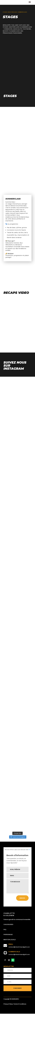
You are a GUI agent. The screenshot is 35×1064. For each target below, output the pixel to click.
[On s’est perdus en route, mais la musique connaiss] (18, 447)
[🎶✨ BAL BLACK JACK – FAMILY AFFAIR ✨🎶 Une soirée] (18, 665)
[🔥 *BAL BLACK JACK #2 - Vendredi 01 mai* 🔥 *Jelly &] (18, 784)
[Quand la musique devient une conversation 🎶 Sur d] (18, 594)
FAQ (29, 849)
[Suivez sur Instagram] (8, 960)
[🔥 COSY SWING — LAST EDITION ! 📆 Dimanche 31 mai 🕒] (18, 540)
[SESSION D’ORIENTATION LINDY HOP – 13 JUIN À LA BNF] (18, 480)
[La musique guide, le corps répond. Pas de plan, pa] (18, 429)
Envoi (22, 898)
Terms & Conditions (19, 1004)
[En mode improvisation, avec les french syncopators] (18, 800)
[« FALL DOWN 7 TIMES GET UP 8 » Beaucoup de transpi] (18, 727)
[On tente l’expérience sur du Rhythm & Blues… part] (18, 416)
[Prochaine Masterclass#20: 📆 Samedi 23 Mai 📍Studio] (18, 567)
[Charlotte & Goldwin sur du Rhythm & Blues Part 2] (18, 400)
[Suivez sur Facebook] (5, 960)
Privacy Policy (8, 1004)
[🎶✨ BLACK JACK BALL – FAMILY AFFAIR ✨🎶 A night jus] (18, 628)
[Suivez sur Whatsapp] (12, 960)
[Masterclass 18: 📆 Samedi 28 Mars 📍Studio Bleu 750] (18, 817)
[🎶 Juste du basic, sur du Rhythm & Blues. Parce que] (18, 387)
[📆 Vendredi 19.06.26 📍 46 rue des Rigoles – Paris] (18, 512)
